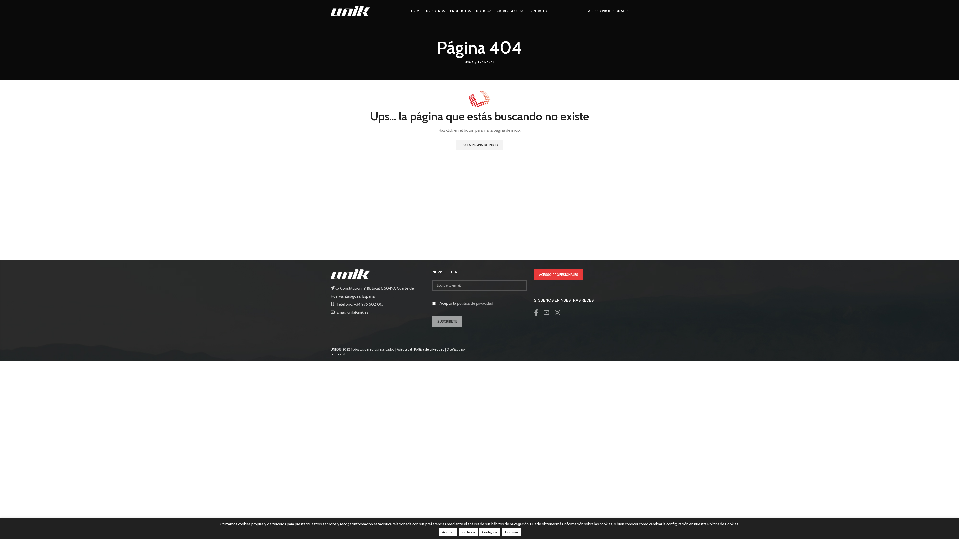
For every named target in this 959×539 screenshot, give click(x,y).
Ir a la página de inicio (479, 145)
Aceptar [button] (448, 532)
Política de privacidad (429, 349)
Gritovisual (338, 354)
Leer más (511, 532)
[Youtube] (546, 312)
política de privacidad (475, 303)
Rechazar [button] (468, 532)
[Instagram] (557, 312)
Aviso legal (404, 349)
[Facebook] (536, 312)
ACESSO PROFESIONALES (558, 275)
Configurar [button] (489, 532)
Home (469, 62)
